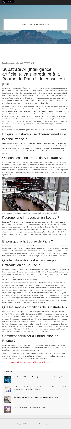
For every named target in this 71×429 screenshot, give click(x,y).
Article (30, 24)
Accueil (24, 24)
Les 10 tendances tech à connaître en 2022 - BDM (29, 407)
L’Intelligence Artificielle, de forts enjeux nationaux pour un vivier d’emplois (38, 377)
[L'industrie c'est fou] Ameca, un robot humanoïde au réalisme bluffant (36, 397)
